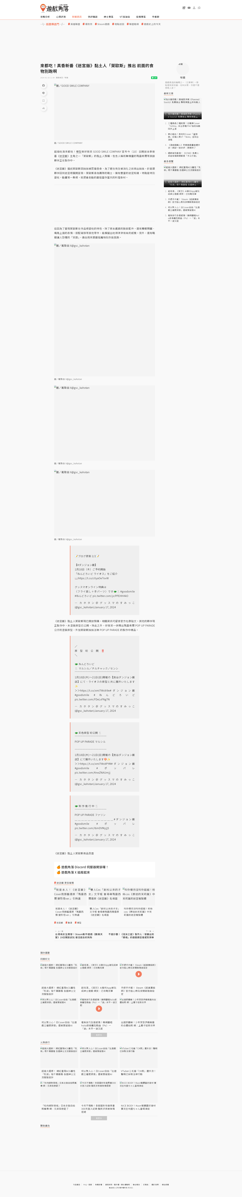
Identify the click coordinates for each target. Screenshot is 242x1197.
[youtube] (189, 7)
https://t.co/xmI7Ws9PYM (95, 763)
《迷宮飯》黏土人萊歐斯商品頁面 (74, 853)
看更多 (99, 1035)
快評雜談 (93, 16)
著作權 (116, 1184)
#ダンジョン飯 (86, 565)
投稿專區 (141, 16)
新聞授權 (98, 1184)
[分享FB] (43, 85)
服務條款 (108, 1184)
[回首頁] (54, 8)
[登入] (194, 7)
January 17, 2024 (105, 607)
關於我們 (155, 1184)
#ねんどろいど (83, 596)
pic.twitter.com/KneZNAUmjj (92, 772)
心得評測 (61, 16)
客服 (90, 1184)
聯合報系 (136, 1184)
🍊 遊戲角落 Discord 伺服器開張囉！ (83, 867)
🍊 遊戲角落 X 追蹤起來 (73, 872)
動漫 (70, 922)
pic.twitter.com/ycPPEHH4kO (110, 596)
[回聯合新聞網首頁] (43, 8)
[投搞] (184, 7)
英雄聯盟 (75, 24)
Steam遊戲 (103, 24)
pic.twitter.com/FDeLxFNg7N (92, 699)
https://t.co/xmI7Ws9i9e (95, 690)
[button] (199, 7)
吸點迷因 (119, 24)
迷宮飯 (60, 922)
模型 (79, 922)
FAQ (85, 1184)
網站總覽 (165, 1184)
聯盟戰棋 (134, 24)
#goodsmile (127, 591)
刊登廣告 (76, 1184)
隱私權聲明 (125, 1184)
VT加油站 (125, 16)
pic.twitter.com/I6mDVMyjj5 (92, 828)
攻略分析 (45, 16)
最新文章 (168, 93)
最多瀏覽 (168, 161)
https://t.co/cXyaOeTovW (93, 578)
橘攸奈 (88, 24)
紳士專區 (108, 16)
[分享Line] (43, 93)
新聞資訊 (77, 16)
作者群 (155, 16)
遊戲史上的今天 (152, 24)
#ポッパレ (115, 768)
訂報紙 (145, 1184)
